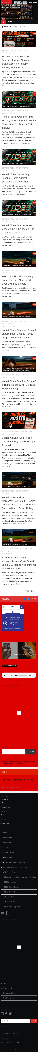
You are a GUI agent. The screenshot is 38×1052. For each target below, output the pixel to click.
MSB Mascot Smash (12, 887)
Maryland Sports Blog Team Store (15, 867)
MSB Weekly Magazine (11, 907)
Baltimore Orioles (10, 50)
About (5, 833)
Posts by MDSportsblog (10, 787)
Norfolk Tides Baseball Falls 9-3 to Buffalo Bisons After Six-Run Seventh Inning (19, 385)
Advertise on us (8, 838)
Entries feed (7, 988)
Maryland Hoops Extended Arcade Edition (20, 877)
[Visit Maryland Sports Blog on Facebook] (6, 914)
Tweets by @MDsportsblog (11, 1042)
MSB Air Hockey (10, 882)
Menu (10, 22)
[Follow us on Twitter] (28, 599)
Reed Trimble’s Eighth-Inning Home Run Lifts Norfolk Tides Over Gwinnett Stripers (17, 280)
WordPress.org (8, 998)
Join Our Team (5, 807)
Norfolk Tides (25, 50)
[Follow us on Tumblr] (35, 599)
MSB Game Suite (9, 872)
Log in (5, 983)
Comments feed (9, 993)
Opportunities (9, 857)
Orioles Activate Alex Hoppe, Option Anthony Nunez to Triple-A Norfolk (19, 441)
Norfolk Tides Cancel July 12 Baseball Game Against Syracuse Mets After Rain (17, 178)
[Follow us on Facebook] (25, 599)
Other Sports (22, 110)
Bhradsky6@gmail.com (9, 1033)
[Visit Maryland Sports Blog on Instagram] (2, 1014)
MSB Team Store (9, 902)
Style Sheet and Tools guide (5, 799)
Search (4, 748)
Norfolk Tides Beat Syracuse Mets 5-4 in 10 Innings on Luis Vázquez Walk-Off (18, 229)
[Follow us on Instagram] (32, 599)
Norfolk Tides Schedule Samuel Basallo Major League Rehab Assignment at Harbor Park (19, 334)
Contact (3, 819)
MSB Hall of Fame (9, 897)
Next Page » (30, 591)
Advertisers (5, 823)
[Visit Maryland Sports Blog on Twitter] (2, 914)
